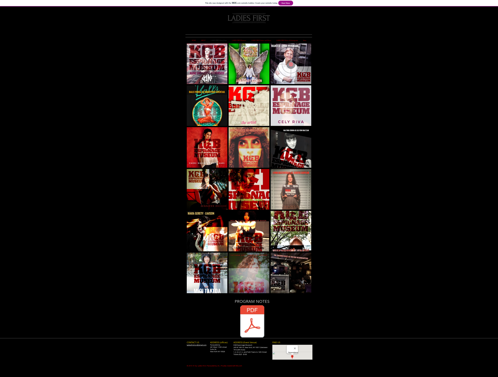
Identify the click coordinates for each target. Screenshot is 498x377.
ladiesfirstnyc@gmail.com (196, 345)
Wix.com (239, 366)
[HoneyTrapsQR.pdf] (252, 321)
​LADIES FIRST (249, 18)
